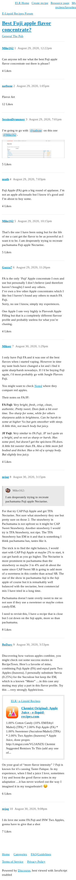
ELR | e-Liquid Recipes (25, 701)
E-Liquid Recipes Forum (17, 13)
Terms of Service (12, 861)
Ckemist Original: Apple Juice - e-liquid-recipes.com (39, 712)
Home (6, 854)
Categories (20, 854)
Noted (38, 386)
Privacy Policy (36, 861)
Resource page (60, 3)
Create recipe (40, 3)
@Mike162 (9, 134)
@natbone (36, 130)
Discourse (24, 870)
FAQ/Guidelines (41, 854)
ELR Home (22, 3)
